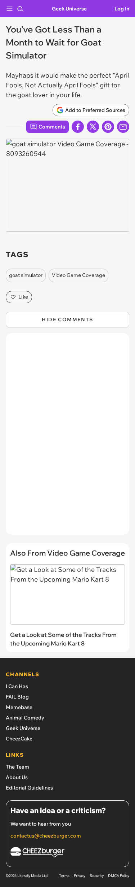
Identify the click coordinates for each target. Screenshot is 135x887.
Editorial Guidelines (29, 787)
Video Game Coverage (78, 275)
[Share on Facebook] (78, 127)
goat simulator (25, 275)
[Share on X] (93, 127)
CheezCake (19, 738)
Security (97, 875)
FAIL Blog (17, 696)
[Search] (20, 9)
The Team (17, 767)
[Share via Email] (123, 127)
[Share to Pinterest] (108, 127)
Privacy (79, 875)
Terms (64, 875)
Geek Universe (69, 8)
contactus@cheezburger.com (45, 835)
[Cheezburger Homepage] (67, 853)
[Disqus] (67, 437)
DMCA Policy (118, 875)
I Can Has (17, 686)
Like (23, 297)
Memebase (19, 707)
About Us (17, 777)
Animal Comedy (25, 717)
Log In (121, 8)
